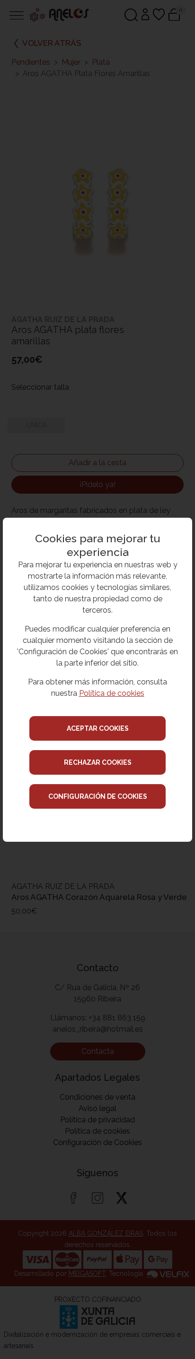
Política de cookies (111, 693)
